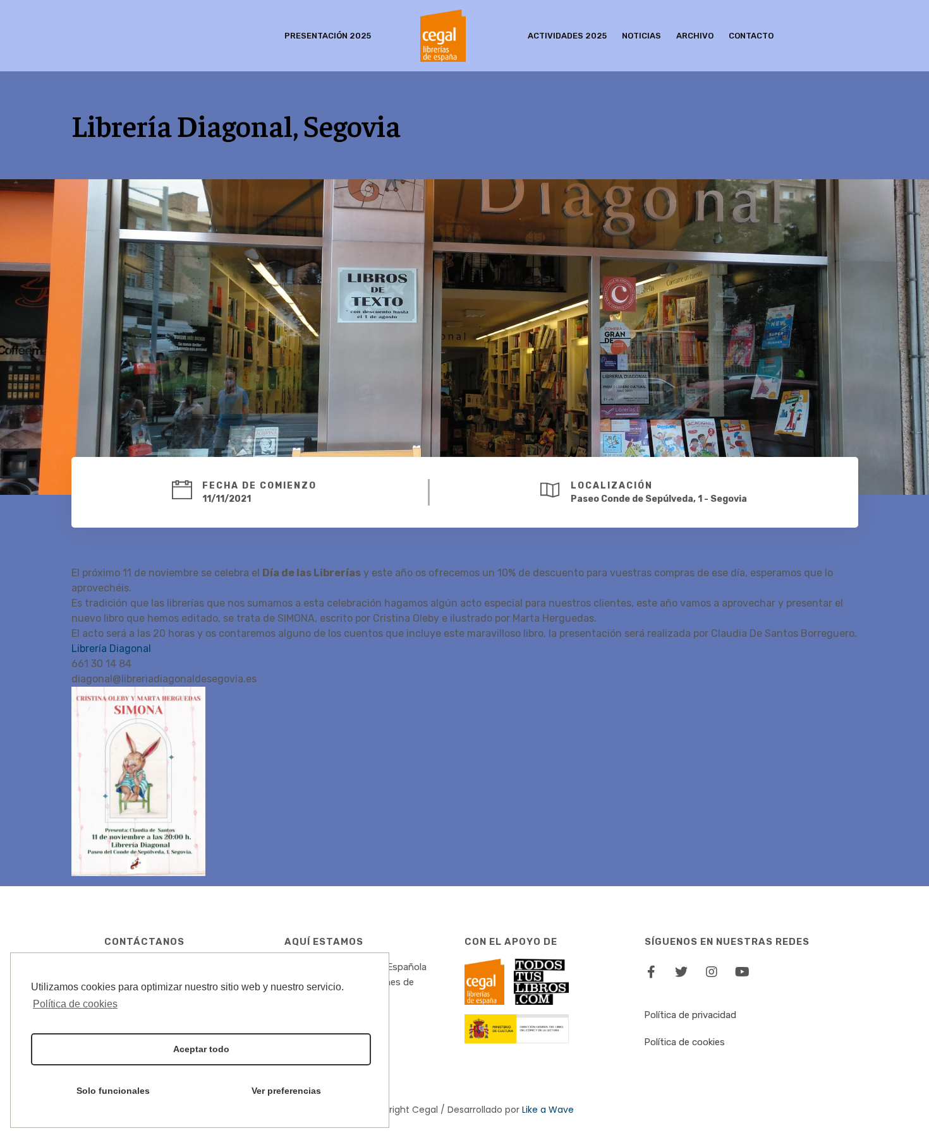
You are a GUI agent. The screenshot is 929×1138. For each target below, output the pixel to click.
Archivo (694, 35)
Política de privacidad (690, 1015)
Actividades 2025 (567, 35)
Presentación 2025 (327, 35)
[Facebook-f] (651, 972)
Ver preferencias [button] (286, 1091)
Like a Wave (548, 1109)
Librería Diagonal (111, 649)
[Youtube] (742, 972)
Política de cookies (684, 1042)
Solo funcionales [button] (113, 1091)
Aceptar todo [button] (201, 1049)
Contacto (751, 35)
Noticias (641, 35)
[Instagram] (711, 972)
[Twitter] (681, 972)
